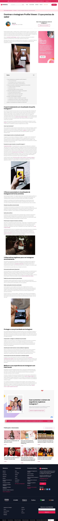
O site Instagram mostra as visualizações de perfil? (17, 82)
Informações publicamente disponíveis (15, 92)
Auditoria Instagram (30, 473)
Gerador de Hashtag (30, 475)
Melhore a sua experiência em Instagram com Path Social (17, 102)
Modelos (4, 478)
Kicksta (16, 478)
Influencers (4, 476)
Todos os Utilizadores (6, 491)
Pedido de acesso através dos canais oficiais (16, 93)
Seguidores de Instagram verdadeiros (7, 485)
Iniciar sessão (46, 4)
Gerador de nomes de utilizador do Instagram (32, 478)
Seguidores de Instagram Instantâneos (7, 488)
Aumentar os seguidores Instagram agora (37, 410)
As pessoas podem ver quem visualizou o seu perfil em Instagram (23, 157)
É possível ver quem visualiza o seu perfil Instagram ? (17, 83)
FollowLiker (17, 481)
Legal (22, 511)
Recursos (41, 4)
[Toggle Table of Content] (33, 75)
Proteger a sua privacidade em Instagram (14, 96)
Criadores (4, 472)
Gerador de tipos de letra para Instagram (32, 480)
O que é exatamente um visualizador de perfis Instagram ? (17, 79)
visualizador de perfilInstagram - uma (12, 37)
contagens (24, 130)
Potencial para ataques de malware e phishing (16, 89)
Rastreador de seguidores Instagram (31, 483)
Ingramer (16, 474)
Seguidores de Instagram (8, 507)
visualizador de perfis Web (19, 263)
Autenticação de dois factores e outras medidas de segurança (18, 99)
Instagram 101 (14, 24)
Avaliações (36, 4)
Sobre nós (23, 509)
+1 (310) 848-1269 (43, 480)
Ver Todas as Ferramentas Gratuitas (32, 488)
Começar (54, 4)
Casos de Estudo (31, 4)
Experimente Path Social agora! (44, 25)
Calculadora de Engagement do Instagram (32, 471)
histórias (5, 122)
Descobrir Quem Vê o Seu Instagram (18, 152)
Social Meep (17, 472)
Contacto (22, 507)
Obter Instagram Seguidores (8, 10)
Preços (27, 4)
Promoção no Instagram (6, 482)
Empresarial (4, 474)
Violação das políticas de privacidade (14, 86)
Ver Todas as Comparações (20, 483)
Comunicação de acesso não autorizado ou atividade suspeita (18, 100)
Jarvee (16, 476)
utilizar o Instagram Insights (29, 376)
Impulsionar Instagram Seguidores (8, 489)
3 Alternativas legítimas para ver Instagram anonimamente (17, 90)
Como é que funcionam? (12, 80)
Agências (4, 471)
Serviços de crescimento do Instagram (7, 480)
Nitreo (16, 471)
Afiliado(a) (5, 514)
